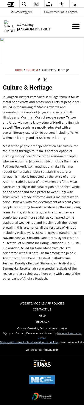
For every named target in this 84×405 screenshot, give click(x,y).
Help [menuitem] (42, 316)
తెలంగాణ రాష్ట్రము (21, 12)
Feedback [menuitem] (42, 322)
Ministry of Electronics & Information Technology (29, 342)
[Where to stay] (39, 79)
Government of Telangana (61, 12)
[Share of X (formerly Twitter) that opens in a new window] (45, 79)
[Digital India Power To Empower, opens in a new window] (42, 396)
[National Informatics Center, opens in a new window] (42, 380)
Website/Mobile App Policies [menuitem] (42, 303)
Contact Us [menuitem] (42, 309)
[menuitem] (10, 4)
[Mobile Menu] (76, 26)
